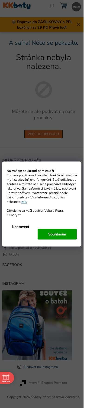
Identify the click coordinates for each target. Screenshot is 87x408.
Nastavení (20, 226)
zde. (24, 202)
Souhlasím (57, 234)
